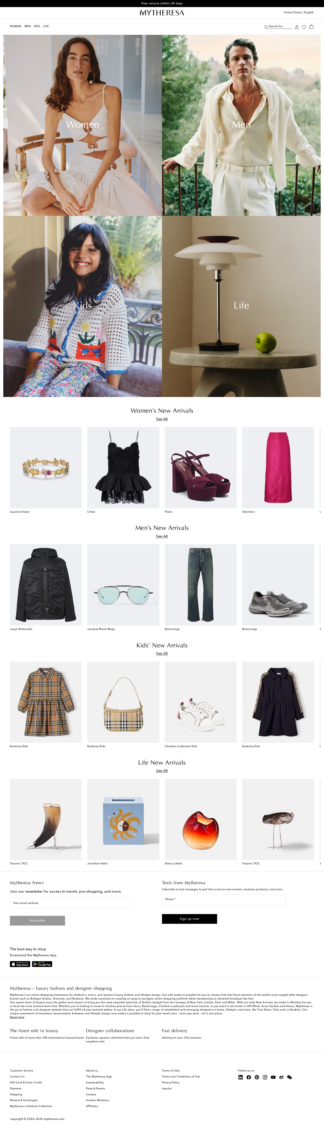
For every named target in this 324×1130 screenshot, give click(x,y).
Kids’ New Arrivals (162, 646)
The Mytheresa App (99, 1076)
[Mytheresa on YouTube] (273, 1077)
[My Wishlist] (304, 27)
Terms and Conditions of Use (181, 1076)
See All (162, 419)
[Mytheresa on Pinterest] (257, 1077)
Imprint (167, 1088)
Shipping (16, 1094)
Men (241, 125)
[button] (266, 26)
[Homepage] (162, 13)
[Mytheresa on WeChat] (289, 1077)
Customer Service (21, 1071)
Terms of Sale (171, 1071)
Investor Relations (97, 1100)
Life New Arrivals (162, 763)
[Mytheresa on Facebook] (248, 1077)
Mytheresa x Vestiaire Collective (31, 1106)
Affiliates (92, 1106)
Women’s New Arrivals (162, 411)
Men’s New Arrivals (162, 528)
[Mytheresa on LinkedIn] (240, 1077)
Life (241, 306)
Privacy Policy (170, 1082)
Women (82, 125)
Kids (83, 306)
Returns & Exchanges (24, 1100)
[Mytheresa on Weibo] (281, 1077)
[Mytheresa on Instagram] (265, 1077)
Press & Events (95, 1088)
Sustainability (95, 1082)
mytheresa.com (54, 1119)
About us (92, 1071)
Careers (91, 1094)
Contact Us (17, 1076)
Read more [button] (17, 1017)
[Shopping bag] (311, 26)
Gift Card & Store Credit (26, 1082)
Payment (15, 1088)
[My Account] (296, 27)
